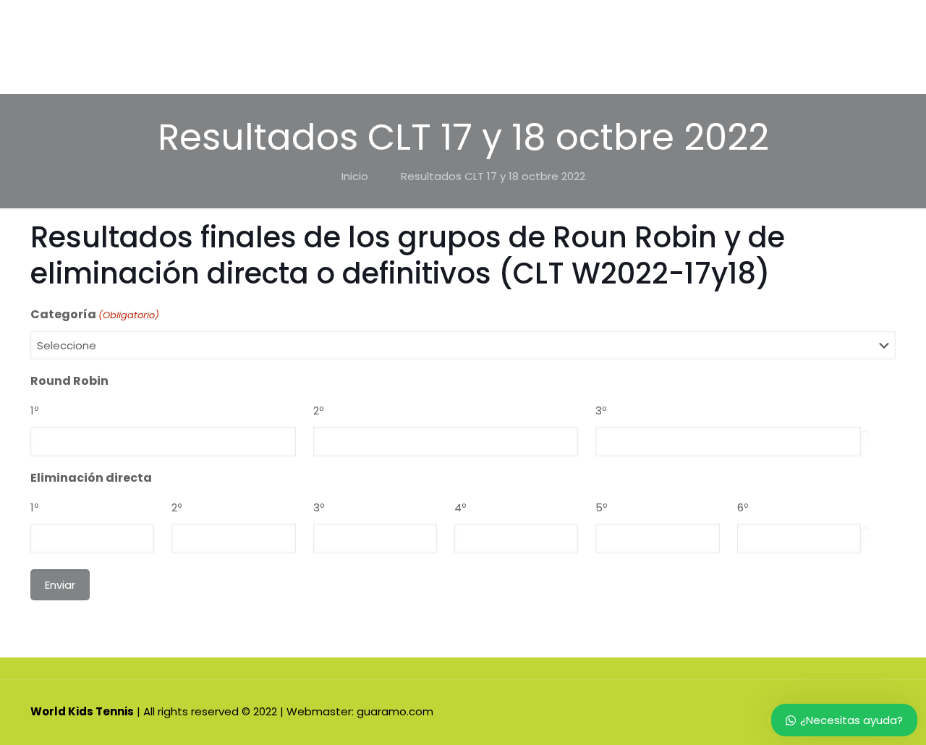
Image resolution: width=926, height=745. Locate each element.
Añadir (865, 436)
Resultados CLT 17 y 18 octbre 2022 (493, 176)
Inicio (354, 176)
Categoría (94, 314)
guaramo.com (395, 711)
